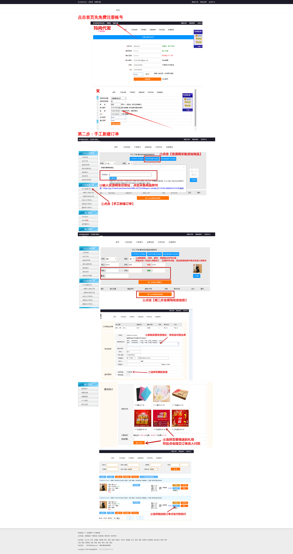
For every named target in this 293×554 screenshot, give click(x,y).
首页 (118, 10)
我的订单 (195, 2)
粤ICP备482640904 (105, 545)
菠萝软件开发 (109, 549)
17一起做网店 (88, 533)
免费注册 (97, 2)
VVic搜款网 (96, 533)
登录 (91, 2)
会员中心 (212, 2)
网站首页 (203, 2)
